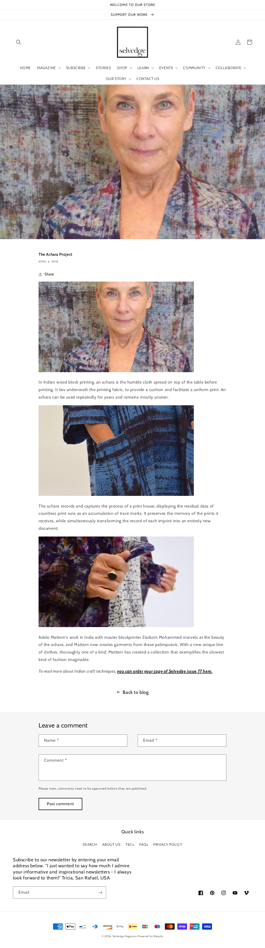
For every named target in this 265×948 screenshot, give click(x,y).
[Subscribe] (100, 892)
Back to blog (136, 692)
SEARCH (90, 844)
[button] (18, 42)
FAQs (143, 844)
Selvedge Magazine (125, 936)
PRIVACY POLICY (167, 844)
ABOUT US (111, 844)
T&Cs (130, 844)
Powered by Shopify (150, 936)
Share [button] (49, 274)
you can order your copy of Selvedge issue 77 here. (164, 671)
